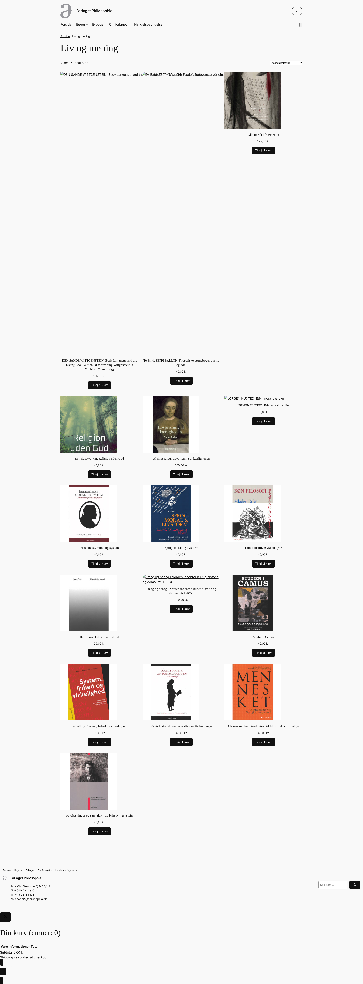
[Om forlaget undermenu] (129, 24)
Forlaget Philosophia (94, 11)
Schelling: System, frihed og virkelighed (99, 726)
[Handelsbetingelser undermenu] (165, 24)
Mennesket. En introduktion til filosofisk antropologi (263, 726)
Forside (65, 36)
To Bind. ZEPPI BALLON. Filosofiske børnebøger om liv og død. (181, 363)
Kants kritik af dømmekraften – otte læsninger (181, 726)
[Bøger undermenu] (87, 24)
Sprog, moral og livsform (181, 548)
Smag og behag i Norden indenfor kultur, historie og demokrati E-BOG (181, 591)
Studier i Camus (263, 637)
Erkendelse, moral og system (99, 548)
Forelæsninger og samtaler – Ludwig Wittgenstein (99, 815)
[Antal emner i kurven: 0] (300, 25)
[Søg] (354, 885)
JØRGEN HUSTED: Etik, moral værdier (263, 405)
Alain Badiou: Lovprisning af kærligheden (181, 458)
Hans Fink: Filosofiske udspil (99, 637)
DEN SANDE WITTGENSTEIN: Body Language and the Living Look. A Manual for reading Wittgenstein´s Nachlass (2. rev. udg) (99, 365)
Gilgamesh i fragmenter (263, 134)
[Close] (5, 917)
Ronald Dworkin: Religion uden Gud (99, 458)
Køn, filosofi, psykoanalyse (263, 548)
